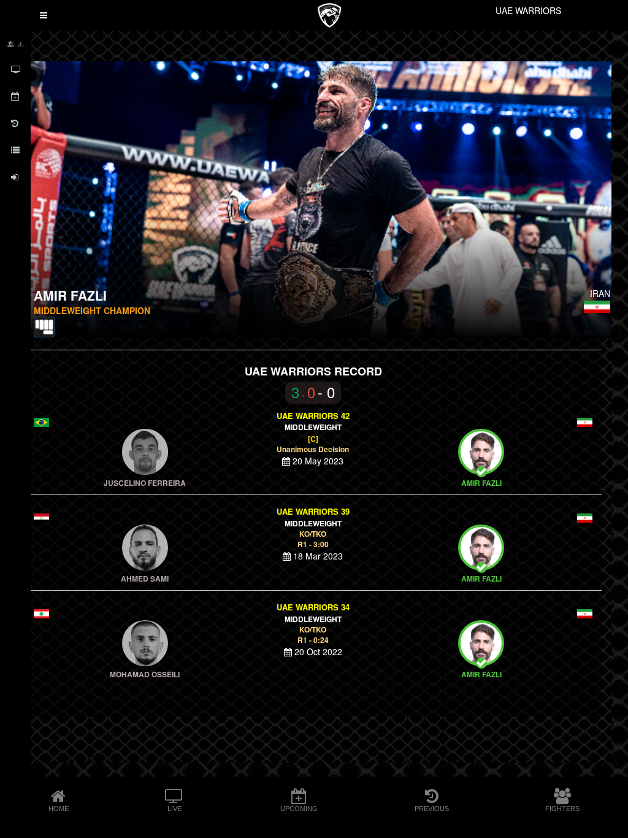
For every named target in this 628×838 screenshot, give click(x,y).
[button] (43, 15)
